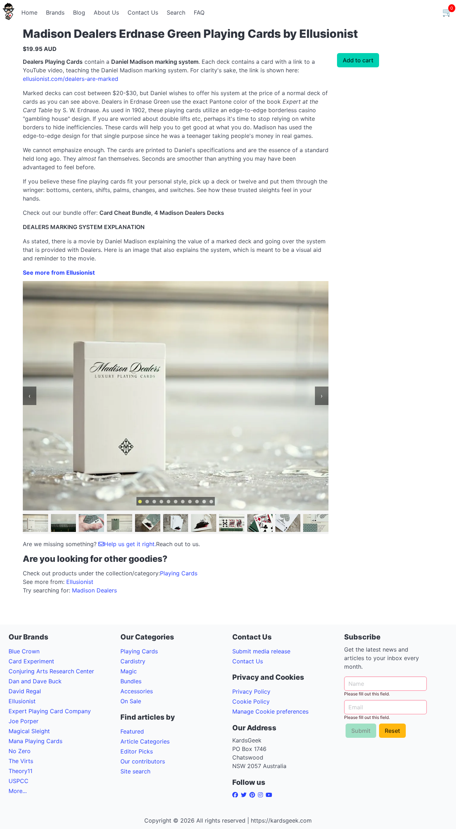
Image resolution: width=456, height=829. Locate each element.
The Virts (21, 761)
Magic (128, 671)
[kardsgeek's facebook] (236, 794)
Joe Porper (23, 721)
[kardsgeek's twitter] (245, 794)
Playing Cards (178, 573)
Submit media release (261, 651)
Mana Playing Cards (35, 741)
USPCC (18, 780)
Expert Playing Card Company (50, 711)
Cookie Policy (251, 701)
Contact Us (143, 12)
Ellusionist (79, 581)
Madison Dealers (94, 590)
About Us (106, 12)
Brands (55, 12)
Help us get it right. (130, 544)
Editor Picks (136, 751)
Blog (79, 12)
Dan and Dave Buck (35, 681)
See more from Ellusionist (59, 272)
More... (18, 790)
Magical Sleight (29, 731)
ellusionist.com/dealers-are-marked (70, 78)
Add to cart (358, 60)
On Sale (130, 701)
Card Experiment (31, 661)
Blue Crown (24, 651)
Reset (392, 730)
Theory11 (20, 770)
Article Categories (145, 741)
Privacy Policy (251, 691)
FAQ (199, 12)
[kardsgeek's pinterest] (253, 794)
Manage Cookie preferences (270, 711)
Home (29, 12)
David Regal (25, 691)
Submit (360, 730)
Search (176, 12)
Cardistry (132, 661)
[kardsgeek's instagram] (262, 794)
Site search (135, 771)
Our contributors (142, 761)
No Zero (20, 751)
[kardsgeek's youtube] (270, 794)
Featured (132, 731)
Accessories (136, 691)
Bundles (130, 681)
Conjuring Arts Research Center (51, 671)
